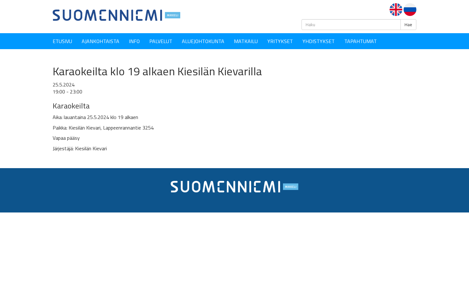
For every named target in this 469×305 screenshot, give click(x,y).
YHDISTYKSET (318, 41)
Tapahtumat (360, 41)
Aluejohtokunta (203, 41)
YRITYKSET (280, 41)
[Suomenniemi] (116, 14)
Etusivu (62, 41)
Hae (408, 24)
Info (134, 41)
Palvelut (160, 41)
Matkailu (246, 41)
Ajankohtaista (100, 41)
